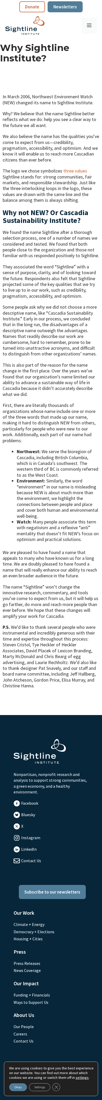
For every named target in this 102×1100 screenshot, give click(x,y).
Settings (39, 1087)
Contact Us (31, 860)
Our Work (24, 912)
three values (75, 171)
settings (82, 1077)
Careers (20, 1033)
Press (20, 951)
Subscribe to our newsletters (52, 892)
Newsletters (65, 7)
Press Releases (27, 963)
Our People (24, 1026)
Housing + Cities (28, 938)
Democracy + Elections (34, 931)
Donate (32, 7)
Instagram (30, 837)
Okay (18, 1087)
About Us (24, 1015)
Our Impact (26, 983)
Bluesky (28, 814)
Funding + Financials (32, 995)
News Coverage (27, 970)
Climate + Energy (29, 924)
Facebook (29, 803)
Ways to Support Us (31, 1002)
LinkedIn (29, 849)
